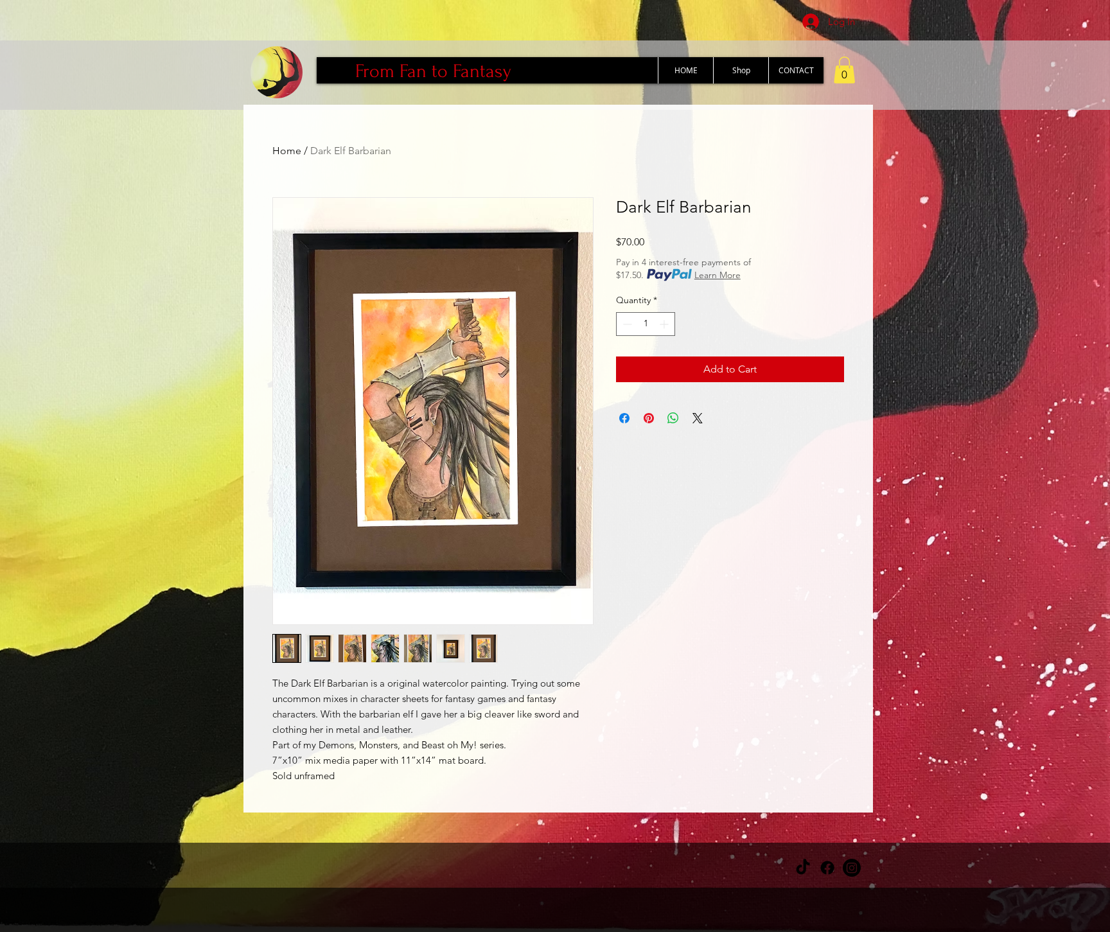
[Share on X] (697, 418)
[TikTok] (803, 868)
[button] (844, 70)
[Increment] (665, 324)
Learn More (717, 275)
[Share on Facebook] (624, 418)
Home (286, 151)
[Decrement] (626, 324)
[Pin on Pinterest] (648, 418)
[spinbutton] (645, 324)
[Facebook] (827, 868)
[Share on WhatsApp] (673, 418)
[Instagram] (852, 868)
